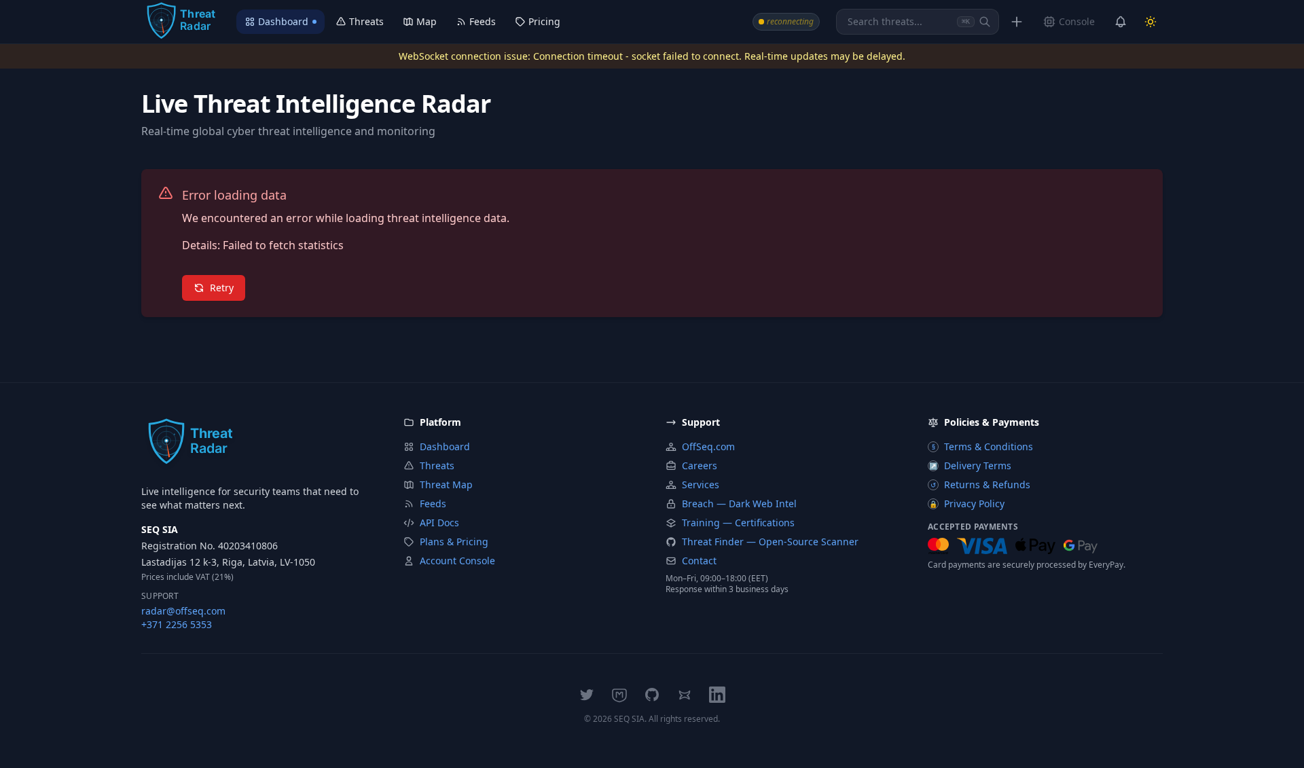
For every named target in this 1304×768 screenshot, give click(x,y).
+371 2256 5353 (176, 624)
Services (700, 484)
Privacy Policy (966, 503)
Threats (366, 21)
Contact (699, 560)
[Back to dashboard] (180, 21)
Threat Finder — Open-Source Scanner (770, 541)
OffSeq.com (708, 446)
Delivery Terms (970, 465)
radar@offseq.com (183, 610)
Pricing (544, 21)
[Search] (985, 22)
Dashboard (283, 21)
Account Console (457, 560)
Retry (222, 287)
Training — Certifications (738, 522)
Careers (699, 465)
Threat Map (446, 484)
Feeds (482, 21)
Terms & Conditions (983, 446)
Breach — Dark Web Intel (739, 503)
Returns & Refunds (980, 484)
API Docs (439, 522)
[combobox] (917, 22)
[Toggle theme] (1150, 22)
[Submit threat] (1016, 22)
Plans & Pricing (454, 541)
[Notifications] (1120, 22)
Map (426, 21)
